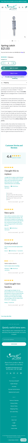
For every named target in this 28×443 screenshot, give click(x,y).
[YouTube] (21, 373)
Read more (13, 299)
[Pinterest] (10, 373)
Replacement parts (14, 392)
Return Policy (14, 406)
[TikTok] (17, 373)
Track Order (14, 428)
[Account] (22, 7)
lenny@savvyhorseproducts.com (14, 367)
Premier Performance (14, 389)
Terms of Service (14, 400)
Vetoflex (14, 386)
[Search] (19, 7)
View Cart (14, 420)
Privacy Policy (14, 403)
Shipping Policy (14, 409)
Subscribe (14, 344)
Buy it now (14, 73)
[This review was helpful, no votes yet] (19, 201)
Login (14, 423)
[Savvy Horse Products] (14, 356)
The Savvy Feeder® (14, 381)
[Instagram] (14, 373)
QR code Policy (14, 411)
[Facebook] (7, 373)
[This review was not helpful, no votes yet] (22, 201)
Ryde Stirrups (14, 383)
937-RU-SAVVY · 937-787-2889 (14, 369)
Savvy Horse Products (11, 435)
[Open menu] (2, 7)
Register (14, 425)
